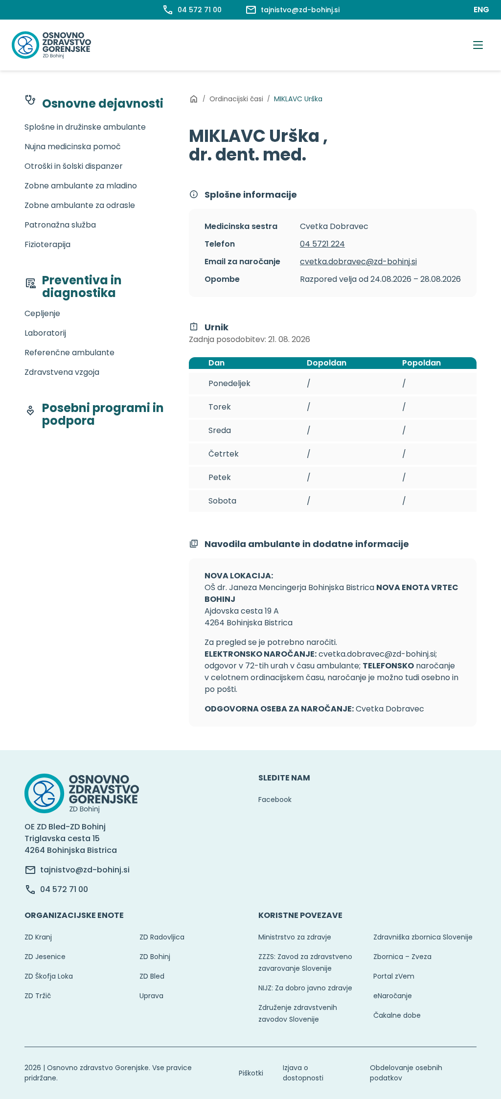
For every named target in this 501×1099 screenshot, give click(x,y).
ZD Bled (151, 976)
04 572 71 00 (64, 889)
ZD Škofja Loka (48, 976)
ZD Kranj (38, 937)
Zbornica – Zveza (402, 957)
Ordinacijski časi (236, 99)
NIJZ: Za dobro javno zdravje (305, 988)
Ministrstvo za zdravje (294, 937)
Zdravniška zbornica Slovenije (423, 937)
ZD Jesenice (45, 957)
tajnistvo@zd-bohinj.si (85, 869)
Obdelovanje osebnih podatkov (406, 1073)
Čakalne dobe (397, 1015)
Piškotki (251, 1073)
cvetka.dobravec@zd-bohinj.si (358, 261)
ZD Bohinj (154, 957)
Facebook (275, 799)
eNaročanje (392, 996)
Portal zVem (393, 976)
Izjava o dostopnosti (303, 1073)
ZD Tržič (37, 996)
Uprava (151, 996)
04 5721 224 (322, 244)
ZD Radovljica (161, 937)
